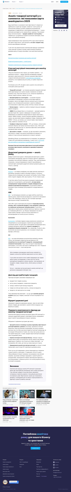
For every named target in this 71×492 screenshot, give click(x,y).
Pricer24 (10, 171)
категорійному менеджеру (33, 78)
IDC (9, 238)
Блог (10, 8)
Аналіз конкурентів (7, 462)
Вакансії (38, 476)
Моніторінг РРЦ (6, 471)
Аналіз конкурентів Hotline (8, 476)
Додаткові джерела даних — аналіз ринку (19, 61)
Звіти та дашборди (24, 462)
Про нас (38, 473)
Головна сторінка (5, 8)
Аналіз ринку (5, 464)
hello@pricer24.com (57, 472)
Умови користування (41, 471)
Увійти (57, 1)
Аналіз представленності (8, 466)
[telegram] (66, 30)
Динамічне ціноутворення (8, 473)
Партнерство (39, 466)
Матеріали (38, 462)
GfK (9, 195)
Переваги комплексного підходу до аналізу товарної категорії (25, 65)
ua (53, 1)
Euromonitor (11, 221)
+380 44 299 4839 (57, 477)
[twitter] (64, 30)
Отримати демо (64, 1)
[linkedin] (62, 30)
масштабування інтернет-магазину (14, 384)
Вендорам (22, 464)
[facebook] (59, 30)
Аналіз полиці (6, 469)
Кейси (37, 464)
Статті (14, 8)
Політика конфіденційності (42, 469)
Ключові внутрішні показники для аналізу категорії (22, 58)
